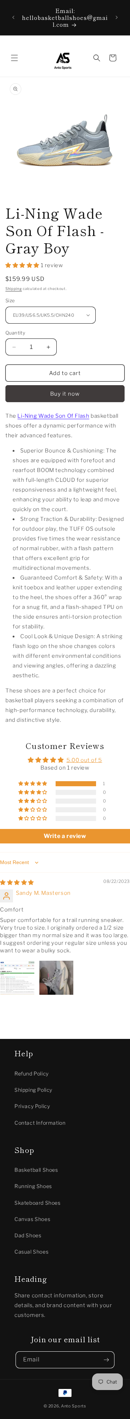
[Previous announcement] (13, 17)
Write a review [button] (65, 836)
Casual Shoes (31, 1252)
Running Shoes (33, 1186)
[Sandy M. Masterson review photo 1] (17, 977)
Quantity (15, 333)
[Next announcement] (117, 17)
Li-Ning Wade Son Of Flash (53, 416)
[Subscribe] (106, 1359)
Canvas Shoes (32, 1219)
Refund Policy (31, 1073)
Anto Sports (73, 1406)
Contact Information (39, 1123)
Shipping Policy (33, 1090)
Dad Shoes (27, 1235)
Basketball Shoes (36, 1170)
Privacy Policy (32, 1106)
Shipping (13, 288)
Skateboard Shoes (37, 1203)
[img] (17, 882)
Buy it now (65, 394)
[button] (14, 58)
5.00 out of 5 (84, 760)
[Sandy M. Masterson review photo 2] (56, 977)
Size (10, 300)
